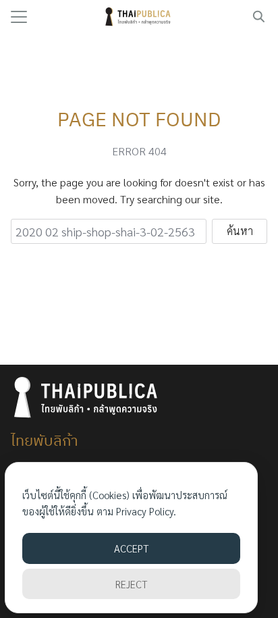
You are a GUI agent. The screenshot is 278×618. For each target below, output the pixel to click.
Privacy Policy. (146, 511)
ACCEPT (131, 548)
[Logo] (139, 17)
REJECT (131, 583)
